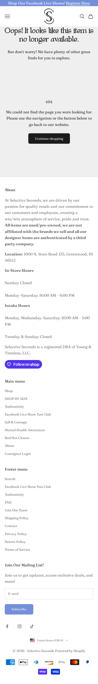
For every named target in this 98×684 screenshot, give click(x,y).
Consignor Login (18, 454)
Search (10, 479)
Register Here (78, 3)
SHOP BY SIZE (16, 399)
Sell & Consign (16, 422)
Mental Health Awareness (25, 430)
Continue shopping (49, 138)
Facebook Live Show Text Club (28, 414)
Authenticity (14, 406)
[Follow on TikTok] (31, 626)
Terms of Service (17, 549)
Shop (9, 391)
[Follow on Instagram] (19, 626)
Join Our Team (16, 510)
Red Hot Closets (17, 438)
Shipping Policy (17, 518)
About (9, 446)
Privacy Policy (16, 534)
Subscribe (19, 609)
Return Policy (15, 542)
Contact (11, 526)
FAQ (8, 502)
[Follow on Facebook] (7, 626)
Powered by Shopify (70, 651)
